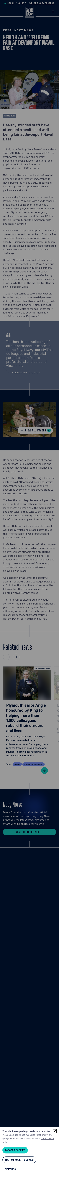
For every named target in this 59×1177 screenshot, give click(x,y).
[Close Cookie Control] (55, 1131)
